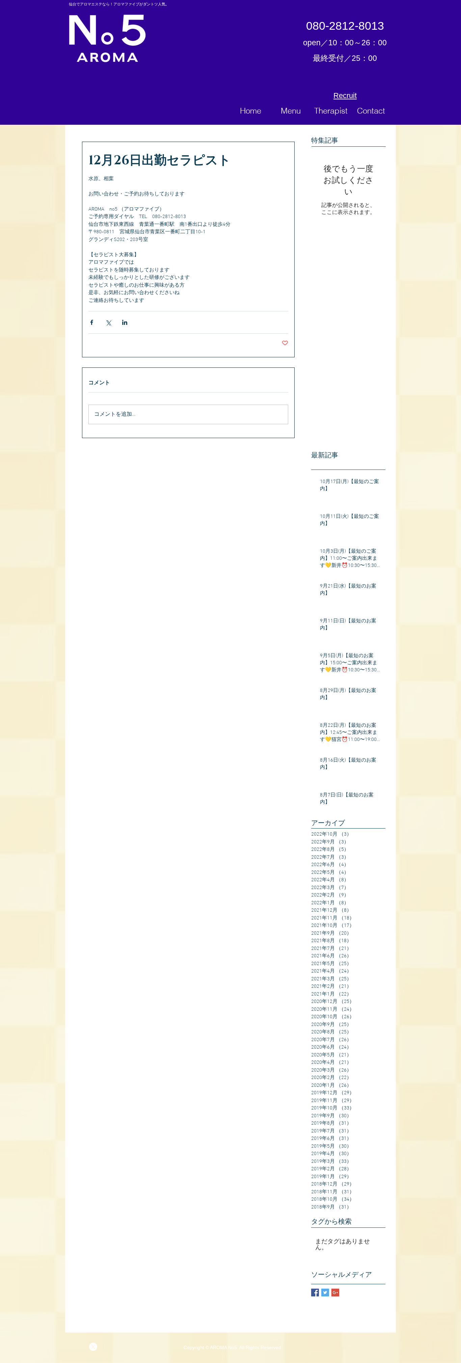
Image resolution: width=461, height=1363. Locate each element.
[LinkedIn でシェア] (124, 322)
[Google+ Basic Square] (335, 1292)
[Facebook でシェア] (91, 322)
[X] (93, 1347)
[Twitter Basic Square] (325, 1292)
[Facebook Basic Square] (315, 1292)
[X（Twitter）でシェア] (108, 322)
